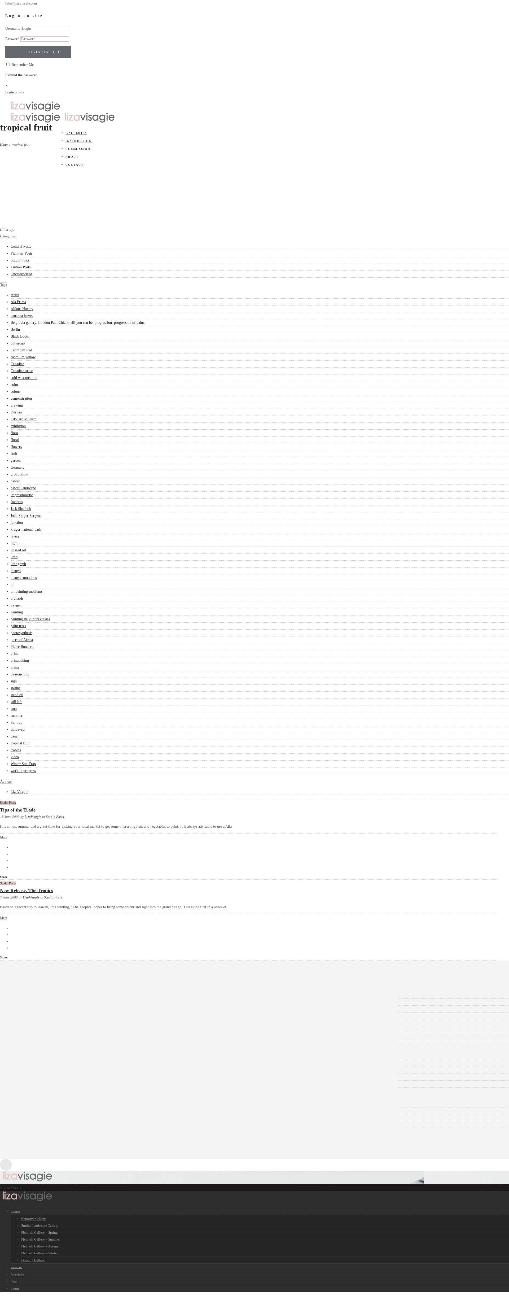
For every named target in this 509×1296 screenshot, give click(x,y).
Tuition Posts (20, 267)
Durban (16, 412)
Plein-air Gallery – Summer (40, 1239)
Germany (17, 467)
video (15, 757)
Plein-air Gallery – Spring (39, 1232)
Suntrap (16, 723)
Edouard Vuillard (24, 419)
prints (15, 667)
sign (14, 681)
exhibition (18, 426)
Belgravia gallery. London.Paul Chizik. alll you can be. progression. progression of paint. (78, 323)
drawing (17, 405)
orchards (17, 598)
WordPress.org (30, 1125)
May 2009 (26, 1036)
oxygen (16, 605)
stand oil (17, 695)
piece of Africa (22, 640)
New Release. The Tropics (26, 890)
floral (15, 440)
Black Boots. (20, 336)
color (14, 385)
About (14, 1281)
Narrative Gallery (33, 1219)
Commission (17, 1274)
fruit (14, 454)
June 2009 (26, 1030)
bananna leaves (22, 316)
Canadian (17, 364)
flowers (16, 447)
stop (14, 709)
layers (15, 536)
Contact (15, 1288)
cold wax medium (24, 378)
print (14, 654)
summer (17, 716)
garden (16, 460)
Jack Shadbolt (21, 509)
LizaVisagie (19, 792)
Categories (8, 236)
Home (4, 145)
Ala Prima (18, 302)
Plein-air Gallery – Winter (39, 1253)
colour (15, 392)
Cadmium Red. (22, 350)
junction (17, 523)
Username (12, 28)
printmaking (20, 660)
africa (15, 295)
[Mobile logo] (27, 1201)
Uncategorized (21, 274)
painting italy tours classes (30, 619)
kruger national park (26, 529)
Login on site (44, 52)
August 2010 (28, 1016)
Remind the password (21, 75)
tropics (16, 750)
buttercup (18, 343)
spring (15, 688)
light (14, 543)
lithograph (18, 564)
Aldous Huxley (22, 309)
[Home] (35, 111)
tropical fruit (20, 743)
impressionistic (22, 495)
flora (14, 433)
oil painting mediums (26, 592)
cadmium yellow (23, 357)
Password (12, 39)
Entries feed (28, 1111)
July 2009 (26, 1023)
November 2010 (31, 1009)
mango (16, 571)
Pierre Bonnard (22, 647)
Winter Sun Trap (23, 764)
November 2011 (30, 1002)
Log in (24, 1104)
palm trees (18, 626)
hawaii (15, 481)
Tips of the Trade (18, 810)
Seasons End (20, 674)
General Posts (21, 246)
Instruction (16, 1267)
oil (13, 585)
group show (19, 474)
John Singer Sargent (26, 516)
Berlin (15, 329)
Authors (6, 781)
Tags (3, 285)
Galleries (15, 1211)
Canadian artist (22, 371)
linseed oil (18, 550)
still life (16, 702)
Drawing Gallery (33, 1260)
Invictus (17, 502)
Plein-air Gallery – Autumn (40, 1246)
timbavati (18, 729)
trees (14, 736)
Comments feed (30, 1118)
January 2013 (28, 995)
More (3, 837)
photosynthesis (21, 633)
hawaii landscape (23, 488)
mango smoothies (24, 578)
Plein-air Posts (21, 253)
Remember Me (22, 65)
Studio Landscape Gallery (39, 1226)
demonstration (21, 398)
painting (17, 612)
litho (14, 557)
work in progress (23, 771)
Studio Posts (20, 260)
